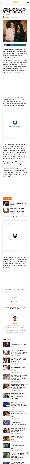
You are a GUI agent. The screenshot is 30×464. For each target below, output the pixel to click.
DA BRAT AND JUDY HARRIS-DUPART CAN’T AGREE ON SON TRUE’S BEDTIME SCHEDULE (18, 210)
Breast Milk (8, 289)
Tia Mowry (5, 291)
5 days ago (20, 450)
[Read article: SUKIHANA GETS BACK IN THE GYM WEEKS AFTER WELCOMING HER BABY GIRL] (6, 422)
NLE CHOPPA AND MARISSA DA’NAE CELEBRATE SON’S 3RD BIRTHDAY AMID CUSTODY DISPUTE (19, 414)
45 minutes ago (21, 347)
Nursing (15, 289)
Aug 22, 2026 (13, 206)
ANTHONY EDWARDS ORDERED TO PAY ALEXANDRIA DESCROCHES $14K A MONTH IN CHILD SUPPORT (19, 377)
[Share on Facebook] (5, 45)
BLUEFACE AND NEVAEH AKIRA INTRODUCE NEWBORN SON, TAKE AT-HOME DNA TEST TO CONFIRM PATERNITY (19, 386)
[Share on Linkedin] (12, 45)
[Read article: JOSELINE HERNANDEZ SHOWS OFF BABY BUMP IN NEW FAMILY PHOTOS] (6, 203)
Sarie (8, 17)
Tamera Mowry (21, 289)
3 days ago (20, 418)
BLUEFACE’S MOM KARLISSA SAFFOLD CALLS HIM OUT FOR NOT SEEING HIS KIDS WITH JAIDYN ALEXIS (18, 396)
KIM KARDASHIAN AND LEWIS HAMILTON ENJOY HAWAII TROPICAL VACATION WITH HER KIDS (19, 446)
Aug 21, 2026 (13, 213)
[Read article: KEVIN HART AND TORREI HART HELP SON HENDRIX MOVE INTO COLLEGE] (6, 438)
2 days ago (20, 363)
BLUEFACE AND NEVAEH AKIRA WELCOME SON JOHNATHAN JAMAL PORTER (19, 430)
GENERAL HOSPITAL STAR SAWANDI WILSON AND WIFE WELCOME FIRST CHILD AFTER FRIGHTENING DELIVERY (19, 455)
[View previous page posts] (14, 216)
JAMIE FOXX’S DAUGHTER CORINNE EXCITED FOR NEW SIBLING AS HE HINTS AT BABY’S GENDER (19, 405)
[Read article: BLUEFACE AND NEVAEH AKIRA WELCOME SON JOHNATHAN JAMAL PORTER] (6, 430)
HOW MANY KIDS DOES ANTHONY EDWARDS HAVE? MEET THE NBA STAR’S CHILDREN (18, 368)
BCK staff (14, 347)
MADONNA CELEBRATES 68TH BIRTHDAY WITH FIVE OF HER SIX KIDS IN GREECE (18, 360)
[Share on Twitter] (8, 45)
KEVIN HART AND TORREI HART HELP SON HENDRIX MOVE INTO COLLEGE (19, 438)
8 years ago (14, 17)
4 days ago (20, 433)
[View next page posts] (16, 216)
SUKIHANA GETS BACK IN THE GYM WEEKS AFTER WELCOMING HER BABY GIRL (18, 422)
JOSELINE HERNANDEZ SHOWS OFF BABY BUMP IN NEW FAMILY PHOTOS (18, 203)
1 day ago (20, 355)
